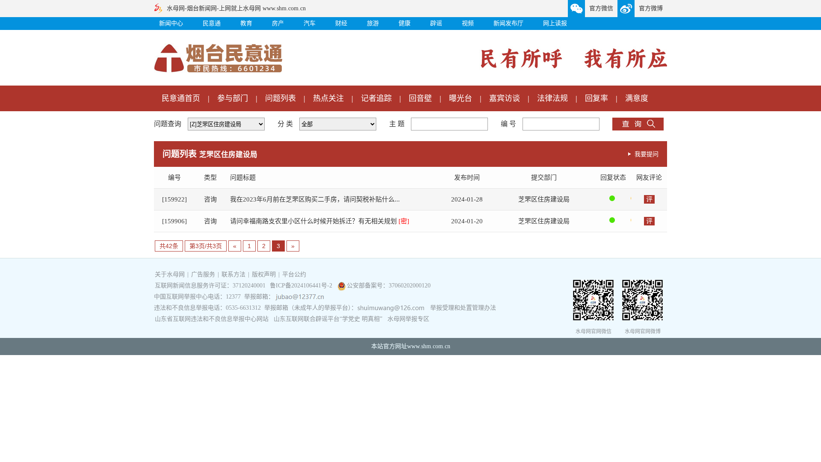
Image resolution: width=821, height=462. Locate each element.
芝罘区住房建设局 (544, 199)
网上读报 (555, 23)
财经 (341, 23)
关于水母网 (170, 274)
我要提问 (647, 154)
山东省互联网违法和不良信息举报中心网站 (212, 319)
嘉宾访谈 (504, 98)
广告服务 (203, 274)
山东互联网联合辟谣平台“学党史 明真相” (328, 319)
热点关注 (328, 98)
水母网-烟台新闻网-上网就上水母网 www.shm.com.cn (236, 8)
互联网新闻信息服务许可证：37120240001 (210, 285)
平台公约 (294, 274)
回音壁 (420, 98)
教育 (246, 23)
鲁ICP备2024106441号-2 (302, 285)
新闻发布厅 (508, 23)
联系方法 (233, 274)
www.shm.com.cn (428, 346)
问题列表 (280, 98)
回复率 (596, 98)
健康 (404, 23)
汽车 (310, 23)
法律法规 (552, 98)
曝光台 (460, 98)
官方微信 (601, 8)
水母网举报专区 (408, 319)
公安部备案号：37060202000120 (389, 285)
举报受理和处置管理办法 (463, 308)
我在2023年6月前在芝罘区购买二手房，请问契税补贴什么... (315, 199)
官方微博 (651, 8)
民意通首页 (181, 98)
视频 (468, 23)
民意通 (212, 23)
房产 (278, 23)
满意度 (636, 98)
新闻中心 (171, 23)
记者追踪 (376, 98)
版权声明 (264, 274)
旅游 (373, 23)
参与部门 (232, 98)
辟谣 (436, 23)
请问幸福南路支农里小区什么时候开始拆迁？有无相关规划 (319, 221)
